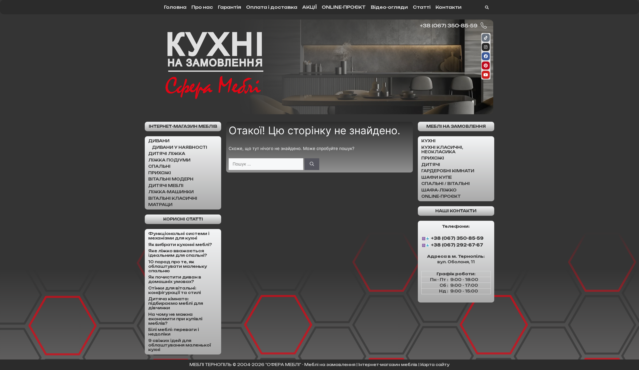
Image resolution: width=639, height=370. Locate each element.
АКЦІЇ (309, 7)
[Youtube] (486, 75)
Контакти (449, 7)
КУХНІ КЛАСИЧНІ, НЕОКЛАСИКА (442, 149)
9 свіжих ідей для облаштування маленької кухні (179, 345)
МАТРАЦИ (160, 204)
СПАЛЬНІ (159, 166)
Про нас (202, 7)
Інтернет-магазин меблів (183, 126)
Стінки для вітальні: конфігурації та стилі (174, 290)
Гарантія (229, 7)
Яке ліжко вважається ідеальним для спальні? (177, 253)
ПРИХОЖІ (159, 172)
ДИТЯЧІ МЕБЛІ (165, 185)
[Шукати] (312, 164)
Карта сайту (435, 364)
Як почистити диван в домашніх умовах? (174, 279)
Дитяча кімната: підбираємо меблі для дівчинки (175, 303)
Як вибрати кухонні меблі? (180, 244)
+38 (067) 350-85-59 (457, 238)
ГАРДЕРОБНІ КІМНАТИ (447, 170)
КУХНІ (428, 140)
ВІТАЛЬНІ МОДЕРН (170, 179)
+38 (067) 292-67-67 (457, 245)
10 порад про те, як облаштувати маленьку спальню (177, 266)
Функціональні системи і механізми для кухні (178, 235)
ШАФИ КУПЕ (436, 177)
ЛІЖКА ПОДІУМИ (169, 160)
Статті (422, 7)
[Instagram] (486, 47)
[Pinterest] (486, 66)
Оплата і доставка (271, 7)
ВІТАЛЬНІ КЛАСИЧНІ (172, 198)
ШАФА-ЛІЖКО (439, 190)
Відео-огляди (389, 7)
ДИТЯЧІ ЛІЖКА (166, 153)
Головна (175, 7)
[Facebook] (486, 56)
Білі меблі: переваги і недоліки (173, 331)
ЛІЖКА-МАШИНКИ (171, 192)
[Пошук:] (267, 164)
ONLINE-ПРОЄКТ (344, 7)
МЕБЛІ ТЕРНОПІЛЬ (210, 364)
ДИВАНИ (158, 140)
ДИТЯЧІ (430, 164)
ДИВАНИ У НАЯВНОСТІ (179, 147)
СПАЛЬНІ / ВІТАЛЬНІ (445, 183)
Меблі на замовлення (456, 126)
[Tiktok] (486, 38)
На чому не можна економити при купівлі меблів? (175, 319)
